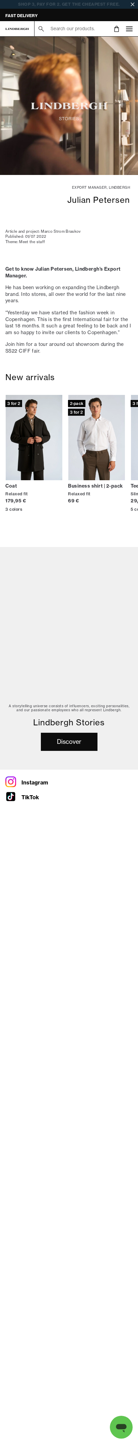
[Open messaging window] (121, 1427)
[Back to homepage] (17, 29)
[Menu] (129, 28)
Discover (69, 742)
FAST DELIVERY (21, 15)
